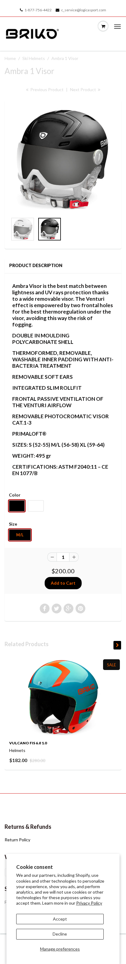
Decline (60, 933)
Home (10, 58)
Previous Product (46, 89)
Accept (60, 918)
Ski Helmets (33, 58)
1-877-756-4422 (38, 10)
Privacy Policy (89, 903)
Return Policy (17, 839)
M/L (20, 534)
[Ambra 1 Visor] (63, 160)
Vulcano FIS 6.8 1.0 (28, 743)
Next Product (83, 89)
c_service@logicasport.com (83, 10)
